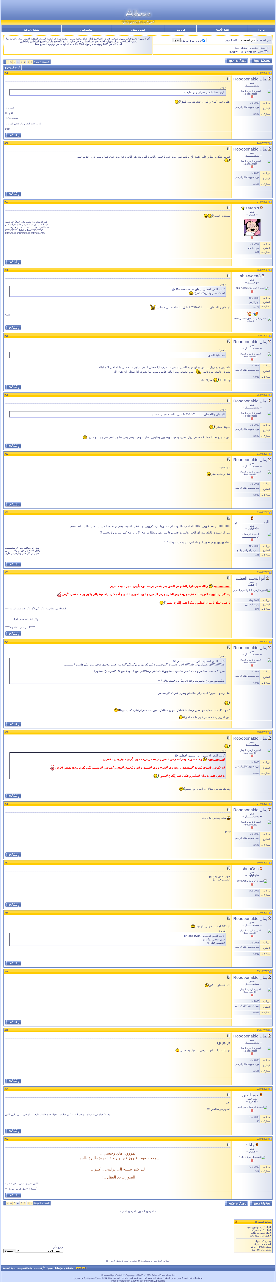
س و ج (261, 29)
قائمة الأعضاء (222, 29)
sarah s (252, 208)
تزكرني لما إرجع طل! (191, 40)
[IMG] (261, 1247)
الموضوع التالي (129, 1211)
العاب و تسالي (138, 29)
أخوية (264, 48)
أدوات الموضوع (12, 67)
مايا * (250, 1145)
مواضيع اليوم (86, 29)
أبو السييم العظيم (250, 578)
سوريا (50, 1268)
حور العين (250, 1095)
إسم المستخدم (264, 40)
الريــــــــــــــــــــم (252, 522)
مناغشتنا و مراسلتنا (64, 1268)
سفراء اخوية (241, 48)
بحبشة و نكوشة (31, 29)
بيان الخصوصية (24, 1268)
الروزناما (181, 29)
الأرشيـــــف (39, 1268)
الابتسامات (266, 1244)
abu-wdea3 (250, 276)
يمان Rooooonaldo (250, 79)
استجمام (254, 48)
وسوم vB (266, 1241)
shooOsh (250, 868)
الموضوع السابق (146, 1211)
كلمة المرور (231, 40)
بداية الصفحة (9, 1268)
